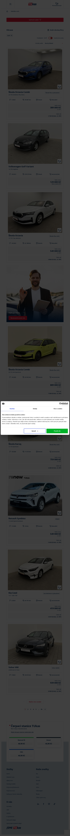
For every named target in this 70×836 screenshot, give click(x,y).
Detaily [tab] (35, 408)
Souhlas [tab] (12, 408)
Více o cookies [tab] (58, 408)
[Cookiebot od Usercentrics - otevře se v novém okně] (60, 404)
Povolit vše (57, 431)
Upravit (34, 431)
